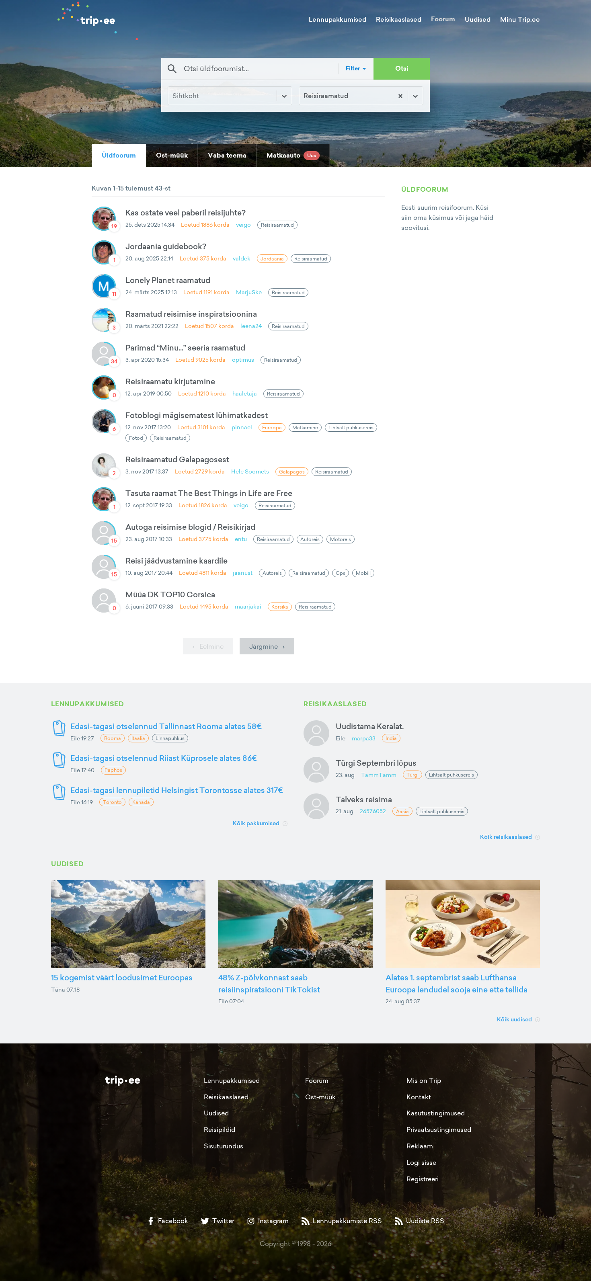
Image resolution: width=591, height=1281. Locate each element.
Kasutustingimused (435, 1113)
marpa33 (364, 738)
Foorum (443, 19)
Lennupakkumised (337, 19)
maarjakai (248, 606)
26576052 (373, 811)
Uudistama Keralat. (370, 726)
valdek (241, 258)
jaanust (242, 572)
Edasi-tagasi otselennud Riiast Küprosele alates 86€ (163, 757)
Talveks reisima (364, 799)
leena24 (251, 326)
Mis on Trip (423, 1080)
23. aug (345, 775)
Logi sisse (421, 1162)
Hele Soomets (250, 471)
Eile (340, 738)
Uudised (477, 19)
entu (241, 539)
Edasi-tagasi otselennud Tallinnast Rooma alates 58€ (166, 726)
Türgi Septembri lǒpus (376, 762)
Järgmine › (267, 646)
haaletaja (244, 393)
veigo (243, 224)
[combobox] (304, 96)
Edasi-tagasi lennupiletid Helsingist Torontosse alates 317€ (176, 790)
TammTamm (378, 775)
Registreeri (422, 1178)
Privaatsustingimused (438, 1129)
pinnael (242, 427)
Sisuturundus (223, 1146)
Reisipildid (219, 1129)
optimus (243, 359)
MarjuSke (249, 292)
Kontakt (418, 1096)
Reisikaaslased (398, 19)
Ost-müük (320, 1096)
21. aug (344, 811)
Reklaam (419, 1146)
